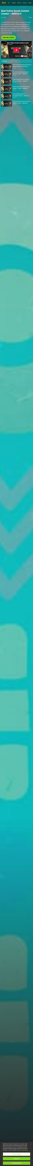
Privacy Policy (24, 1150)
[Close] (30, 1144)
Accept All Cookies (16, 1163)
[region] (16, 1154)
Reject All (16, 1158)
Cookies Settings (16, 1154)
